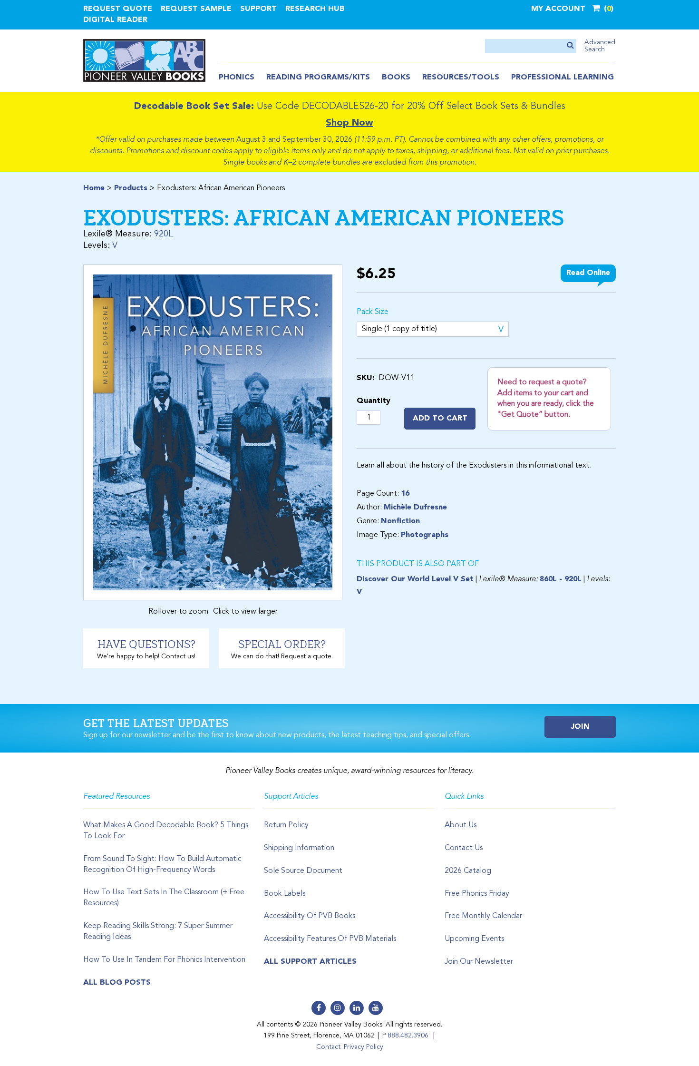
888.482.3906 (408, 1035)
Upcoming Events (474, 939)
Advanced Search (599, 46)
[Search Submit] (570, 45)
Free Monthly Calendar (483, 916)
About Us (460, 825)
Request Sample (196, 9)
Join (580, 727)
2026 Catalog (468, 871)
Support (258, 9)
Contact (328, 1047)
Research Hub (315, 9)
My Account (558, 9)
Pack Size (372, 312)
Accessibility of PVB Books (309, 916)
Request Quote (117, 9)
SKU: (365, 378)
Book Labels (284, 894)
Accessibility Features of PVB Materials (330, 939)
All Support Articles (310, 962)
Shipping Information (299, 848)
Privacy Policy (363, 1047)
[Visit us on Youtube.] (376, 1008)
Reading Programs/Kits (318, 77)
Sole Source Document (303, 871)
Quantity (373, 401)
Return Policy (286, 825)
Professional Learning (562, 77)
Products (130, 188)
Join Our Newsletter (479, 962)
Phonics (236, 77)
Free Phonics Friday (477, 894)
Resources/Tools (460, 77)
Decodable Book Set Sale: (194, 106)
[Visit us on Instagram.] (337, 1008)
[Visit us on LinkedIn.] (357, 1008)
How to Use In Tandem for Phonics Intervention (164, 960)
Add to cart (440, 418)
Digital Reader (115, 20)
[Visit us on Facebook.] (318, 1008)
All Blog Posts (117, 983)
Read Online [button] (588, 273)
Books (396, 77)
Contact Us (464, 848)
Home (94, 188)
